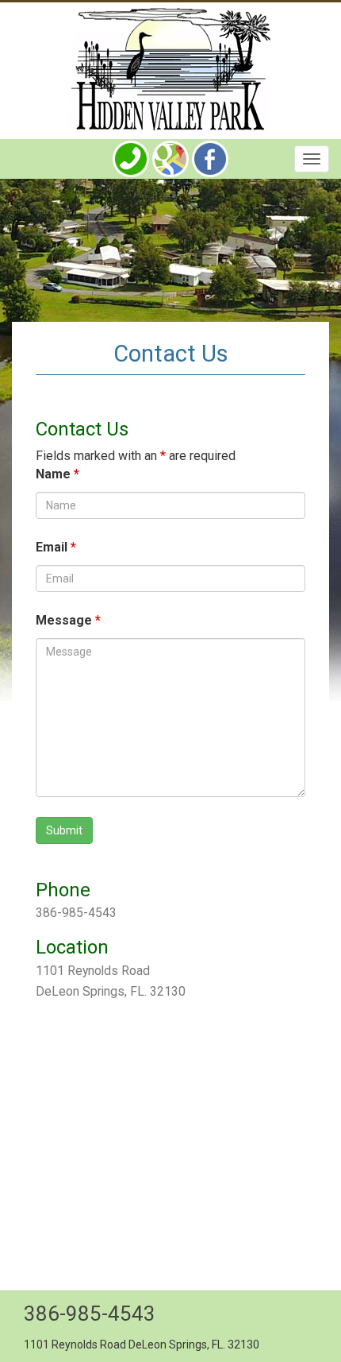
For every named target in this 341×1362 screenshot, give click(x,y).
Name (57, 474)
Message (68, 620)
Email (56, 547)
